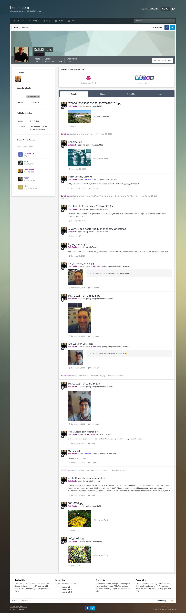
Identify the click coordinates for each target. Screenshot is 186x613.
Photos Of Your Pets (108, 453)
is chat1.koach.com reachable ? (83, 431)
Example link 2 (66, 589)
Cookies (21, 609)
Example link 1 (65, 587)
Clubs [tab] (102, 94)
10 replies (94, 462)
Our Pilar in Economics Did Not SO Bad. (142, 196)
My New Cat (74, 451)
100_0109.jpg (76, 538)
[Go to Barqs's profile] (20, 163)
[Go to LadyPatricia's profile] (20, 154)
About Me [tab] (131, 94)
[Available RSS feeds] (172, 600)
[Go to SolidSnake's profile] (64, 104)
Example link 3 (66, 592)
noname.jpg (89, 134)
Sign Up (165, 9)
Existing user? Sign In (150, 9)
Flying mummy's (77, 244)
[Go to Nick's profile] (20, 187)
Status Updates (161, 21)
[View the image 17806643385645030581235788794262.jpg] (79, 116)
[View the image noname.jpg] (79, 157)
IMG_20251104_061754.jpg (80, 344)
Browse (19, 21)
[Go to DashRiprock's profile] (18, 79)
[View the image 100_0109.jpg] (79, 554)
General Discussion (100, 209)
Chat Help (108, 434)
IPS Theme (14, 607)
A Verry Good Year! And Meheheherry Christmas (103, 196)
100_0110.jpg (75, 503)
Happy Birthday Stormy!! (80, 176)
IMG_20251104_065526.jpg (81, 263)
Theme (12, 609)
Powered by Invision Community (164, 609)
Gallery (60, 21)
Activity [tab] (74, 94)
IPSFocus (23, 607)
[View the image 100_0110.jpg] (79, 518)
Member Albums (122, 266)
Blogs (48, 21)
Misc (101, 106)
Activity (34, 21)
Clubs (72, 21)
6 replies (94, 188)
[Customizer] (173, 9)
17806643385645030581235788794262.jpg (94, 103)
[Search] (173, 21)
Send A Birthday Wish (108, 179)
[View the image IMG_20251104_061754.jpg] (75, 357)
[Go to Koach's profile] (20, 179)
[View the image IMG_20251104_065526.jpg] (75, 277)
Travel (94, 247)
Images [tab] (159, 94)
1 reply (93, 443)
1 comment (94, 288)
